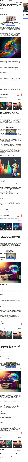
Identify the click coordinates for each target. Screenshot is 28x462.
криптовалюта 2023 (17, 218)
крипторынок (5, 97)
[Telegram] (20, 99)
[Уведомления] (26, 1)
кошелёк (5, 435)
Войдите (15, 450)
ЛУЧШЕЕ (19, 2)
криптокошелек (8, 435)
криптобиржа (12, 218)
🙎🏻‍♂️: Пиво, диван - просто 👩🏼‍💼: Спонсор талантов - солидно (4, 432)
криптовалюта (1, 97)
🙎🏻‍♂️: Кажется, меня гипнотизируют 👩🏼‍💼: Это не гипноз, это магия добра (4, 215)
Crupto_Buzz (3, 0)
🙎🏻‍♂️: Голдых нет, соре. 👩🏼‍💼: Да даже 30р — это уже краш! (4, 324)
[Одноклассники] (19, 99)
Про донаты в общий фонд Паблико (3, 216)
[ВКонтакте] (18, 99)
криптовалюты (5, 218)
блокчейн (9, 218)
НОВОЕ (17, 2)
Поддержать (19, 95)
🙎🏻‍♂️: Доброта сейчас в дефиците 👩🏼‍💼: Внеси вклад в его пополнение (4, 94)
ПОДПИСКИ (21, 2)
